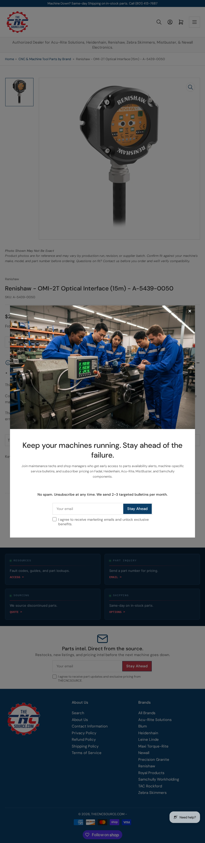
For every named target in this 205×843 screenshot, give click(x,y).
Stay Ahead (137, 508)
